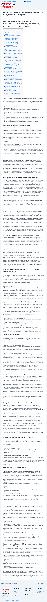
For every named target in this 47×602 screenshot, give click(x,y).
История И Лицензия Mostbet (11, 46)
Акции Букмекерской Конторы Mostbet (13, 32)
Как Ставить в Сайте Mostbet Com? (12, 93)
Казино (6, 34)
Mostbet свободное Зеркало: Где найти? (13, 53)
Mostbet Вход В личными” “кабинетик (13, 91)
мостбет (40, 154)
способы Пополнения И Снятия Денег (13, 35)
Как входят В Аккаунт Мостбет (11, 72)
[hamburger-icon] (29, 4)
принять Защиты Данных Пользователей (13, 71)
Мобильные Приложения (10, 90)
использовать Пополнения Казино (12, 57)
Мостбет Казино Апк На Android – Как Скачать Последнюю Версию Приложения (13, 88)
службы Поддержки (9, 75)
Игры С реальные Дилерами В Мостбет (13, 36)
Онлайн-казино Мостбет (10, 85)
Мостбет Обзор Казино (10, 74)
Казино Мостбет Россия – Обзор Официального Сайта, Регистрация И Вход (13, 60)
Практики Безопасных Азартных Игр (12, 94)
